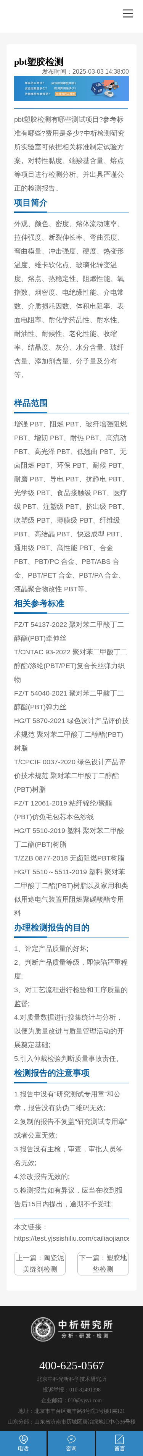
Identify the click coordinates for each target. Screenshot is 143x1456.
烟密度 (45, 292)
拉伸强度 (28, 237)
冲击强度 (62, 251)
